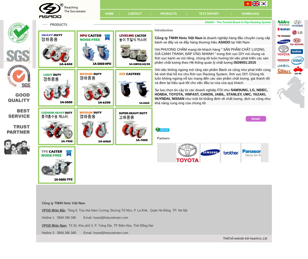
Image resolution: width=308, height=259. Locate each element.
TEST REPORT (209, 13)
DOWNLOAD (250, 13)
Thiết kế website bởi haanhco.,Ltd (245, 238)
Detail (256, 119)
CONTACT (135, 13)
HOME (109, 13)
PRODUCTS (168, 13)
